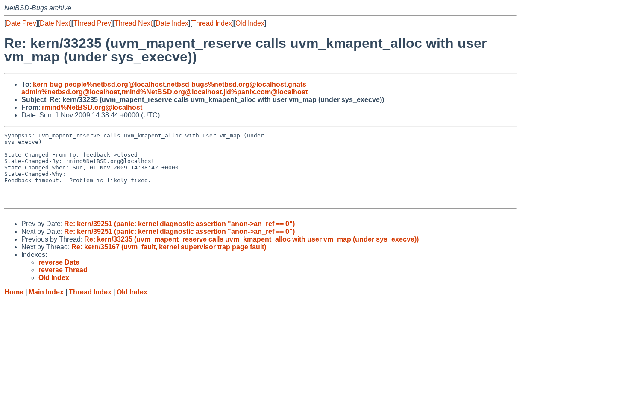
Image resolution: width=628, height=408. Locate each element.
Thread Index (212, 23)
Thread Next (133, 23)
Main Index (46, 292)
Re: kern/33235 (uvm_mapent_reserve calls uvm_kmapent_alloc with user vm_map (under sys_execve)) (251, 239)
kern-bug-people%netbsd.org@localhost (99, 84)
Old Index (249, 23)
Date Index (172, 23)
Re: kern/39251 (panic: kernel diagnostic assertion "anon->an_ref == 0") (179, 223)
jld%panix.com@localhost (265, 92)
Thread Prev (92, 23)
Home (13, 292)
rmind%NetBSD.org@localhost (171, 92)
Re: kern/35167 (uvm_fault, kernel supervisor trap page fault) (168, 247)
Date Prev (21, 23)
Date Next (55, 23)
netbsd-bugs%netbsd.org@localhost (226, 84)
